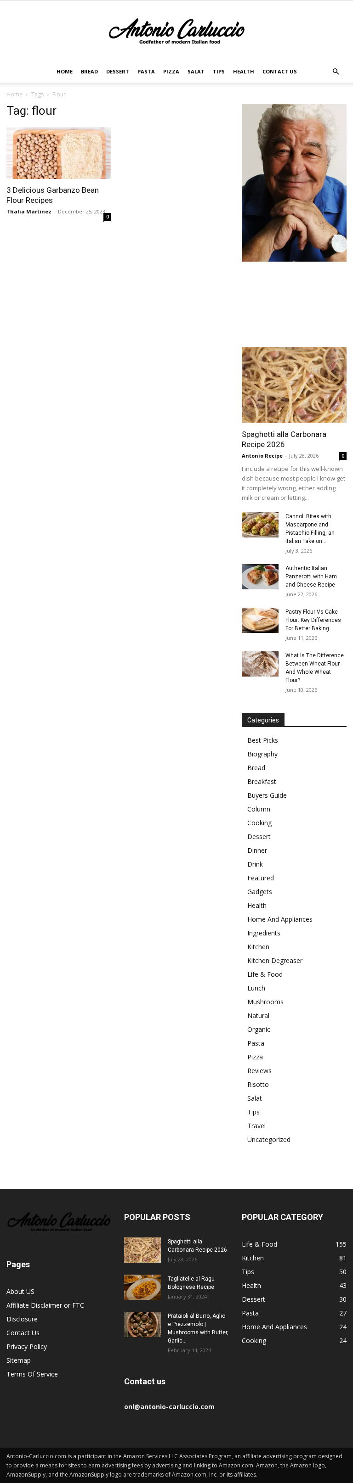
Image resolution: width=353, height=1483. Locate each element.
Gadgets (259, 891)
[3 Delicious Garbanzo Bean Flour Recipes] (58, 153)
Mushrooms (265, 1001)
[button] (336, 71)
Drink (255, 864)
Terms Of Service (32, 1374)
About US (20, 1291)
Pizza (171, 71)
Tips (219, 71)
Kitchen (258, 946)
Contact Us (279, 71)
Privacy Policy (26, 1346)
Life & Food (265, 974)
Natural (258, 1015)
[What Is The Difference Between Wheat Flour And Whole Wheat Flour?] (260, 664)
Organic (258, 1029)
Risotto (258, 1084)
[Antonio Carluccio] (176, 31)
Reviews (259, 1070)
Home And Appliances (280, 919)
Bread (89, 71)
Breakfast (261, 781)
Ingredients (263, 933)
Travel (256, 1125)
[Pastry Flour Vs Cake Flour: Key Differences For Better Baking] (260, 620)
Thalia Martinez (28, 211)
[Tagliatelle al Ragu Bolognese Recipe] (142, 1287)
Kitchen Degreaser (274, 960)
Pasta (146, 71)
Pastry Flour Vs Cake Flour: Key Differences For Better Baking (313, 620)
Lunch (256, 988)
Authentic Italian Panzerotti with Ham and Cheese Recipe (311, 576)
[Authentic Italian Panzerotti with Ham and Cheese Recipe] (260, 576)
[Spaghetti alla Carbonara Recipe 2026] (294, 385)
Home (65, 71)
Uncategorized (268, 1139)
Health (243, 71)
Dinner (257, 850)
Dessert (117, 71)
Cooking (259, 822)
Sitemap (18, 1360)
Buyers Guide (267, 795)
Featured (260, 877)
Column (258, 809)
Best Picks (262, 740)
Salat (196, 71)
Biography (262, 754)
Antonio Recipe (262, 455)
